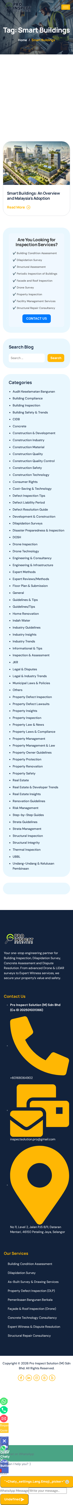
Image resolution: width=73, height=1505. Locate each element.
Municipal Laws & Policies (31, 683)
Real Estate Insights (27, 794)
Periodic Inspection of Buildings (37, 273)
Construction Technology (31, 475)
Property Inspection (29, 294)
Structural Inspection (28, 836)
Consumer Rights (25, 482)
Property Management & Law (34, 745)
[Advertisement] (36, 92)
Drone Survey (25, 287)
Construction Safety (27, 468)
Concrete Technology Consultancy (32, 1318)
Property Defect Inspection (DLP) (31, 1291)
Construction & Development (34, 433)
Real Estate (21, 780)
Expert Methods (24, 572)
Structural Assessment (31, 267)
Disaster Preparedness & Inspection (38, 530)
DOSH (17, 537)
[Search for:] (27, 358)
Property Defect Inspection (32, 697)
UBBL (16, 857)
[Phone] (4, 1409)
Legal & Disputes (25, 669)
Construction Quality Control (34, 461)
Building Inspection (26, 405)
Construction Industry (28, 440)
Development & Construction (34, 516)
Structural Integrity (26, 843)
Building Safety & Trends (30, 412)
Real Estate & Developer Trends (35, 787)
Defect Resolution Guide (30, 509)
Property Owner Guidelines (32, 752)
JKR (15, 662)
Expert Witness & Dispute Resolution (34, 1327)
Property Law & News (28, 725)
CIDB (16, 419)
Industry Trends (24, 641)
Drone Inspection (25, 544)
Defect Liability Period (29, 502)
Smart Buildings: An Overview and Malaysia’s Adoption (33, 196)
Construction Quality (28, 454)
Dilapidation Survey (29, 260)
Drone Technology (26, 551)
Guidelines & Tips (25, 600)
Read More (16, 207)
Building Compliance (28, 398)
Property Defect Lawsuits (31, 704)
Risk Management (25, 808)
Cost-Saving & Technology (32, 489)
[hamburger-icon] (65, 7)
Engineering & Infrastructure (33, 565)
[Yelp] (52, 1378)
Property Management (29, 739)
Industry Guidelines (26, 627)
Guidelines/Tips (24, 607)
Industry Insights (24, 634)
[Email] (4, 1418)
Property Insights (25, 711)
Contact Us (36, 318)
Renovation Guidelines (29, 801)
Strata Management (27, 829)
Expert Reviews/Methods (31, 579)
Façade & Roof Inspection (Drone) (32, 1309)
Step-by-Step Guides (28, 815)
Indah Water (21, 620)
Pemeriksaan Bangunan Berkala (30, 1300)
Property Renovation (28, 766)
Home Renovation (26, 614)
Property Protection (27, 759)
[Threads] (44, 1378)
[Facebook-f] (21, 1378)
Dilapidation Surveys (27, 523)
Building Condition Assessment (37, 253)
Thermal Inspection (26, 850)
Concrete (19, 426)
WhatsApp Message (14, 1491)
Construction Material (28, 447)
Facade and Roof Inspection (34, 280)
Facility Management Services (36, 301)
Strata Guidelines (25, 822)
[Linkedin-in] (29, 1378)
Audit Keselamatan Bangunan (34, 391)
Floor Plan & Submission (30, 586)
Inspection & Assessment (31, 655)
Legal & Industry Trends (30, 676)
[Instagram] (36, 1378)
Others (17, 690)
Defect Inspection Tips (29, 496)
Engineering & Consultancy (32, 558)
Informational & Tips (27, 648)
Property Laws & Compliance (34, 732)
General (18, 593)
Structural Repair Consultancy (36, 308)
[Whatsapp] (4, 1401)
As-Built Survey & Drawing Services (33, 1282)
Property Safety (24, 773)
